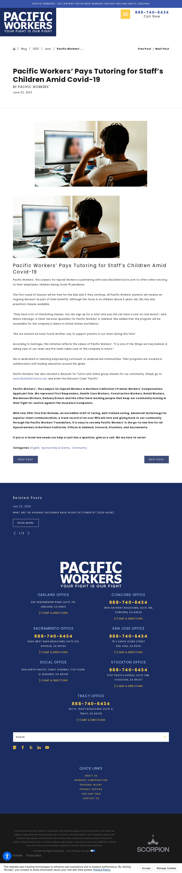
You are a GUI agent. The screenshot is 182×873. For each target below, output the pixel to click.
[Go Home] (15, 49)
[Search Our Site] (165, 737)
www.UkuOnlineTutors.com (30, 378)
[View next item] (28, 533)
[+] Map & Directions (53, 613)
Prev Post (25, 459)
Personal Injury (91, 784)
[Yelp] (31, 747)
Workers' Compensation (91, 780)
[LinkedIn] (39, 747)
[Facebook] (23, 747)
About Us (91, 775)
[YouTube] (47, 747)
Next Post (156, 459)
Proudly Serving (91, 789)
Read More (26, 523)
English (35, 448)
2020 (36, 49)
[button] (7, 856)
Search (20, 737)
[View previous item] (14, 533)
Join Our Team (91, 794)
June (48, 49)
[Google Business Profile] (14, 747)
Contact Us (91, 798)
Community (79, 448)
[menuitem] (91, 776)
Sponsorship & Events (55, 448)
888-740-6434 (152, 12)
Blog (24, 49)
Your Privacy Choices (78, 850)
